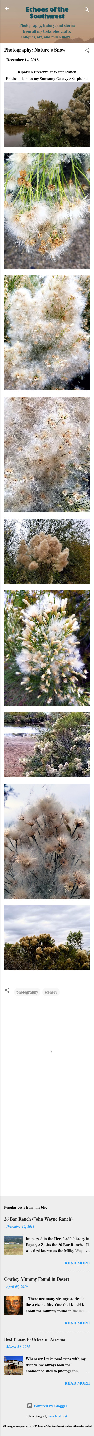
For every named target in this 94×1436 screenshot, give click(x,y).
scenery (51, 992)
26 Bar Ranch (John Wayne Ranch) (38, 1219)
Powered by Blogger (50, 1406)
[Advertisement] (47, 1152)
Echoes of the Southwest (47, 12)
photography (27, 992)
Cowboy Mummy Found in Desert (36, 1279)
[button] (87, 51)
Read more (77, 1263)
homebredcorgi (58, 1416)
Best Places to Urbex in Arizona (34, 1339)
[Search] (87, 10)
